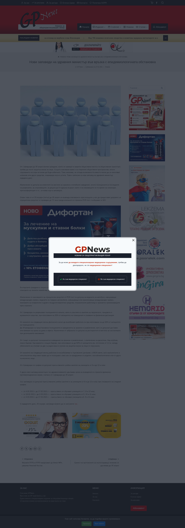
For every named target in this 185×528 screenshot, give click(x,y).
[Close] (133, 240)
